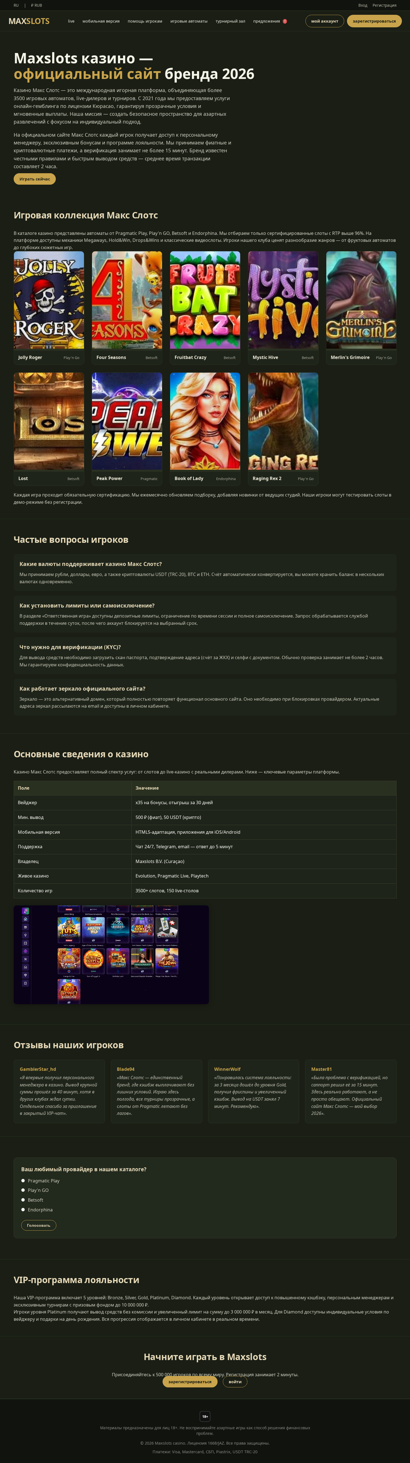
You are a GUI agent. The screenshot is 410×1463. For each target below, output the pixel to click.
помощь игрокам (145, 20)
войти (235, 1381)
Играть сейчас (35, 179)
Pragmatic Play (43, 1181)
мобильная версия (101, 20)
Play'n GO (38, 1190)
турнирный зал (230, 20)
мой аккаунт (324, 20)
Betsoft (35, 1200)
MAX (29, 20)
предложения (269, 20)
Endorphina (40, 1210)
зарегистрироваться (374, 20)
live (71, 20)
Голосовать (38, 1225)
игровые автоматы (189, 20)
